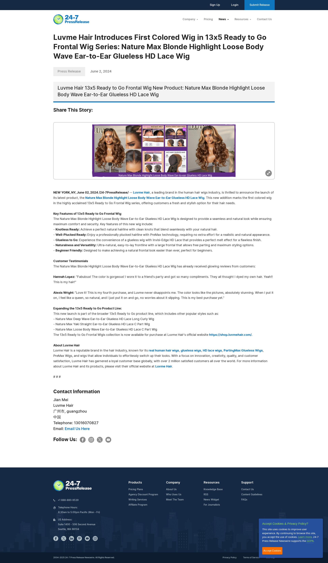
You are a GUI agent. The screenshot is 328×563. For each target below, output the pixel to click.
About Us (171, 489)
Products (135, 482)
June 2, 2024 (101, 71)
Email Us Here (77, 429)
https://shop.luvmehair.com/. (230, 334)
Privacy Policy (230, 558)
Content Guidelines (251, 494)
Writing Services (137, 500)
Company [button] (189, 19)
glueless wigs (191, 350)
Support (247, 482)
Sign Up (215, 5)
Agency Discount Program (143, 494)
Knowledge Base (213, 489)
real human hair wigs (164, 350)
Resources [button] (242, 19)
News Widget (211, 500)
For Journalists (212, 505)
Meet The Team (175, 500)
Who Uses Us (173, 494)
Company (173, 482)
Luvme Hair (163, 366)
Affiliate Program (137, 505)
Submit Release (260, 5)
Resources (212, 482)
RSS (206, 494)
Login (234, 5)
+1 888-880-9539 (68, 500)
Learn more (305, 537)
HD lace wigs (212, 350)
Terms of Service (251, 558)
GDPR (310, 540)
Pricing (208, 19)
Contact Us (264, 19)
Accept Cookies (272, 550)
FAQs (244, 500)
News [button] (223, 19)
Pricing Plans (135, 489)
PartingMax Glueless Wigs (243, 350)
